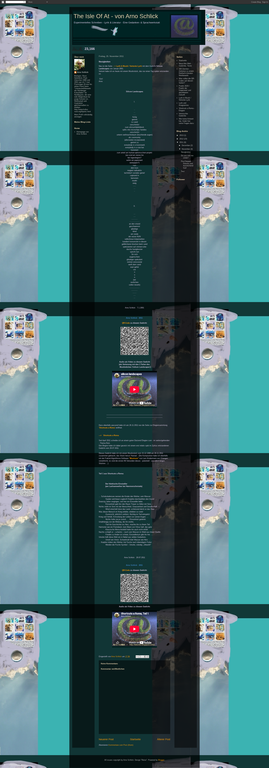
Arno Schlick (82, 72)
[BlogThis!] (139, 656)
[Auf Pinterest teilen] (147, 656)
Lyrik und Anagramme (184, 104)
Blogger (161, 760)
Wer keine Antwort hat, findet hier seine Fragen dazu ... (186, 122)
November (186, 149)
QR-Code (126, 323)
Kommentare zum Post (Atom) (120, 745)
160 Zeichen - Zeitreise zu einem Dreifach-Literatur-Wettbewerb (186, 72)
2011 (181, 142)
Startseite (135, 739)
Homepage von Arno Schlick (82, 133)
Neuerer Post (106, 739)
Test (183, 171)
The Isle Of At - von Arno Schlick (116, 16)
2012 (181, 139)
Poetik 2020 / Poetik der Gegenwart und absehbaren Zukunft (185, 90)
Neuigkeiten (186, 152)
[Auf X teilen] (142, 656)
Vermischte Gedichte (183, 115)
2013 (181, 135)
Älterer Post (163, 739)
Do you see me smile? (187, 157)
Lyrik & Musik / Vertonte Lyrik (129, 66)
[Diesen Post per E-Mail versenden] (137, 656)
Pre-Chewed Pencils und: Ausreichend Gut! (187, 164)
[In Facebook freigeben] (145, 656)
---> (114, 66)
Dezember (186, 145)
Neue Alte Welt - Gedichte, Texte (185, 65)
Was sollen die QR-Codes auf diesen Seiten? (186, 80)
